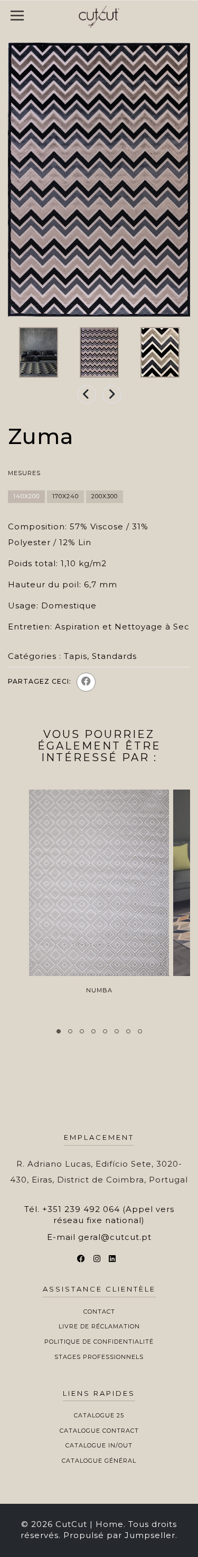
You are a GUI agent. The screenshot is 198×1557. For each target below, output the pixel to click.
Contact (99, 1311)
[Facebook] (86, 682)
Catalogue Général (99, 1460)
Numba (99, 990)
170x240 (65, 496)
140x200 (26, 496)
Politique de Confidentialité (99, 1341)
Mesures (24, 473)
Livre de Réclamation (99, 1326)
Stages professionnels (99, 1357)
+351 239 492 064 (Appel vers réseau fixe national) (108, 1214)
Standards (114, 656)
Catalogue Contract (99, 1430)
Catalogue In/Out (99, 1445)
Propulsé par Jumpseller (119, 1535)
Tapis (75, 656)
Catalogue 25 (99, 1415)
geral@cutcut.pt (115, 1237)
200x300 (104, 496)
